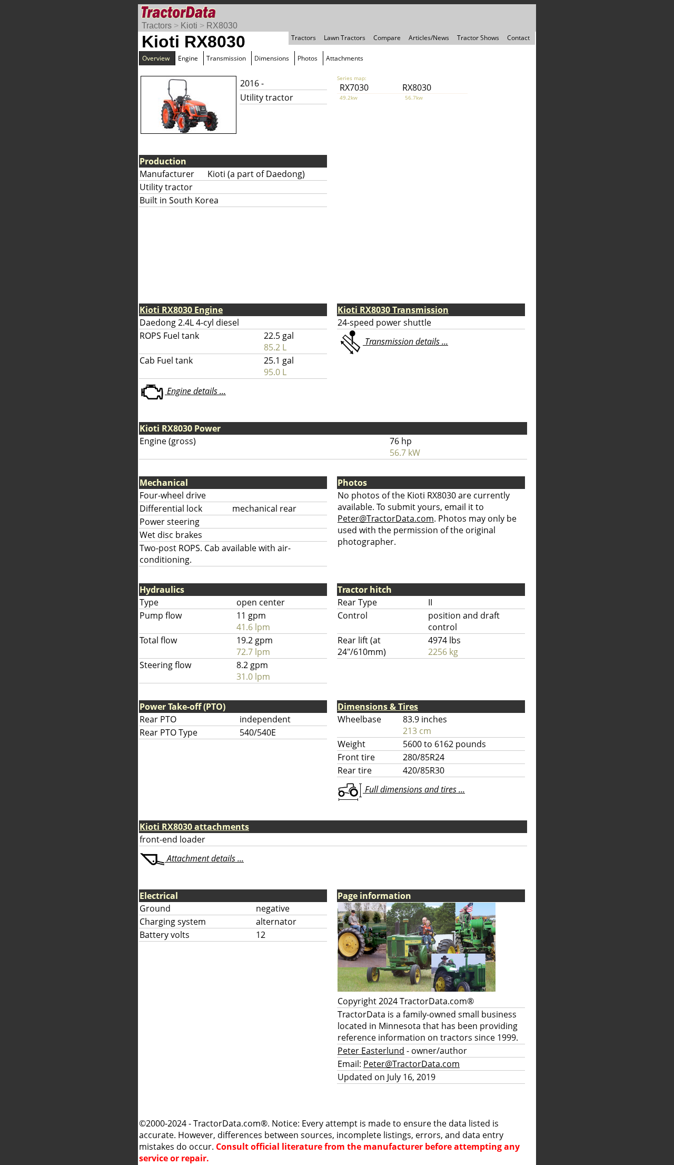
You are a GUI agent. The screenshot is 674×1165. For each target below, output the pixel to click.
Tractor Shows (478, 37)
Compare (387, 37)
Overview (156, 58)
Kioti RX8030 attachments (194, 827)
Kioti (189, 25)
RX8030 (221, 25)
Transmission (226, 58)
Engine (188, 58)
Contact (518, 37)
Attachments (344, 58)
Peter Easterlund (371, 1050)
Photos (308, 58)
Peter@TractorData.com (386, 518)
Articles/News (429, 37)
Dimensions (271, 58)
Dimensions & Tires (378, 706)
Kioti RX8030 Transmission (393, 310)
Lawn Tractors (344, 37)
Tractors (157, 25)
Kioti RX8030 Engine (181, 310)
